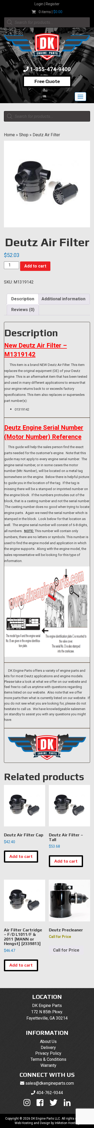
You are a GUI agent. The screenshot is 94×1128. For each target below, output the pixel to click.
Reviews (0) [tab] (22, 309)
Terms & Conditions (48, 1059)
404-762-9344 (49, 1092)
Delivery (48, 1047)
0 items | (50, 12)
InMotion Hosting (67, 1123)
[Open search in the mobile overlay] (47, 22)
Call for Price (66, 950)
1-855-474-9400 (50, 69)
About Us (48, 1041)
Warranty (48, 1065)
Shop (23, 134)
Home (9, 134)
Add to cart (35, 266)
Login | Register (47, 4)
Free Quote (47, 81)
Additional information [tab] (63, 298)
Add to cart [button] (21, 856)
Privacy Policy (48, 1053)
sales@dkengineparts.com (49, 1083)
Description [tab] (22, 298)
